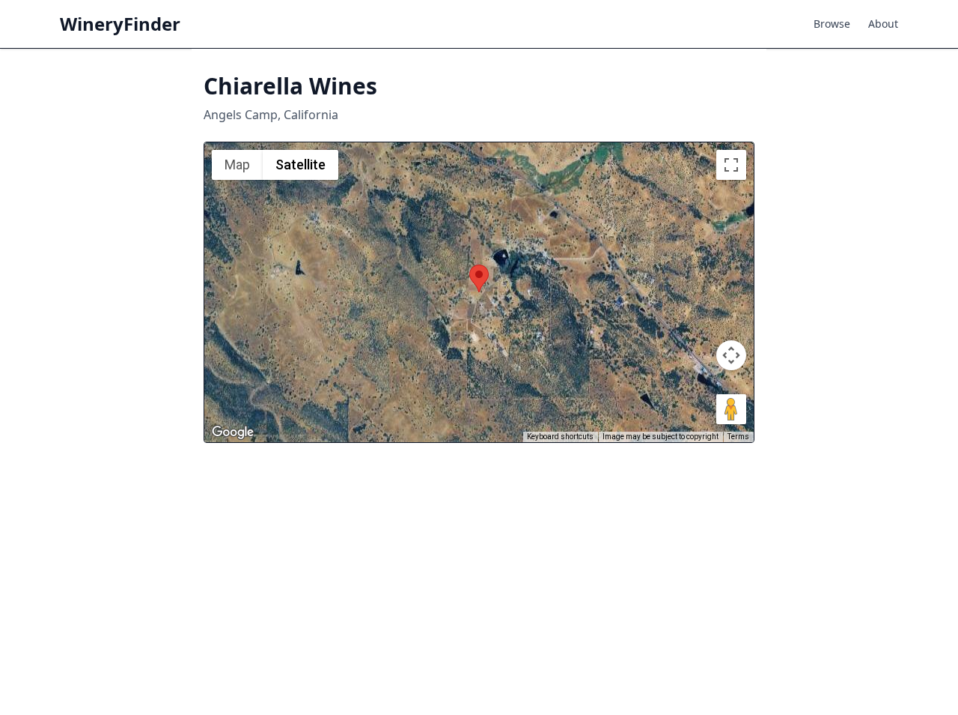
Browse (832, 23)
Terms (738, 436)
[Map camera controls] (731, 355)
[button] (479, 278)
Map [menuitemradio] (237, 164)
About (883, 23)
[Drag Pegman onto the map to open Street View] (731, 409)
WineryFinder (120, 24)
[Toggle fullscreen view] (731, 165)
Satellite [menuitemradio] (300, 164)
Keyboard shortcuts (560, 436)
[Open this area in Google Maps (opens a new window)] (232, 432)
